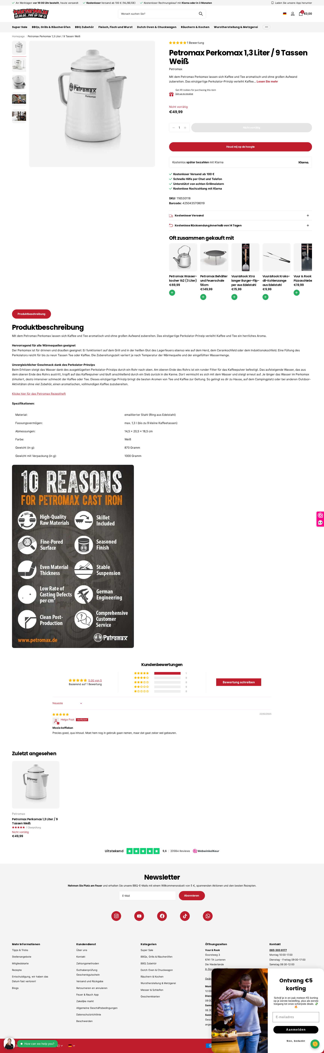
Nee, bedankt (296, 1041)
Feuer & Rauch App (87, 994)
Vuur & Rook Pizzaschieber (304, 278)
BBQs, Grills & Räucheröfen (51, 27)
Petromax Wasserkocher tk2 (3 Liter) (183, 278)
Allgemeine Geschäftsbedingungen (97, 1007)
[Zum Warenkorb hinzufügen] (172, 293)
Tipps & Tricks (20, 950)
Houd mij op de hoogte (240, 146)
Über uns (81, 950)
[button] (178, 43)
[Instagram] (116, 916)
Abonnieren (192, 895)
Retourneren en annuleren (91, 988)
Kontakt (80, 956)
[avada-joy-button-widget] (315, 1043)
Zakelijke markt (85, 1001)
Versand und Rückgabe (89, 981)
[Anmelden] (292, 14)
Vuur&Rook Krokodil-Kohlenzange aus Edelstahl (276, 280)
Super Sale (19, 27)
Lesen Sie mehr (267, 81)
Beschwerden (84, 1021)
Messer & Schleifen (152, 989)
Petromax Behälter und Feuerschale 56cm (214, 280)
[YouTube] (139, 916)
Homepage (18, 36)
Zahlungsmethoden (87, 963)
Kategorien (148, 944)
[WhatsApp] (208, 916)
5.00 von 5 (95, 680)
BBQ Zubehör (84, 27)
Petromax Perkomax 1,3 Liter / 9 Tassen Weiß (35, 821)
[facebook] (162, 916)
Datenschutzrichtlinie (88, 1014)
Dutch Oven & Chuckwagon (156, 27)
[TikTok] (185, 916)
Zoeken (201, 13)
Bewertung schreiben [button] (239, 682)
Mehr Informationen (26, 944)
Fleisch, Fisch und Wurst (115, 27)
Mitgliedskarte (20, 963)
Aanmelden (296, 1029)
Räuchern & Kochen (195, 27)
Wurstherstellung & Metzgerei (236, 27)
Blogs (15, 988)
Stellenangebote (21, 956)
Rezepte (17, 969)
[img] (60, 714)
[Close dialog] (318, 973)
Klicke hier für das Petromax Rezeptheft (39, 393)
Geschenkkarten (150, 996)
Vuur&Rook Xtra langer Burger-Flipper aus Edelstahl (245, 280)
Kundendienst (86, 944)
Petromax (175, 69)
